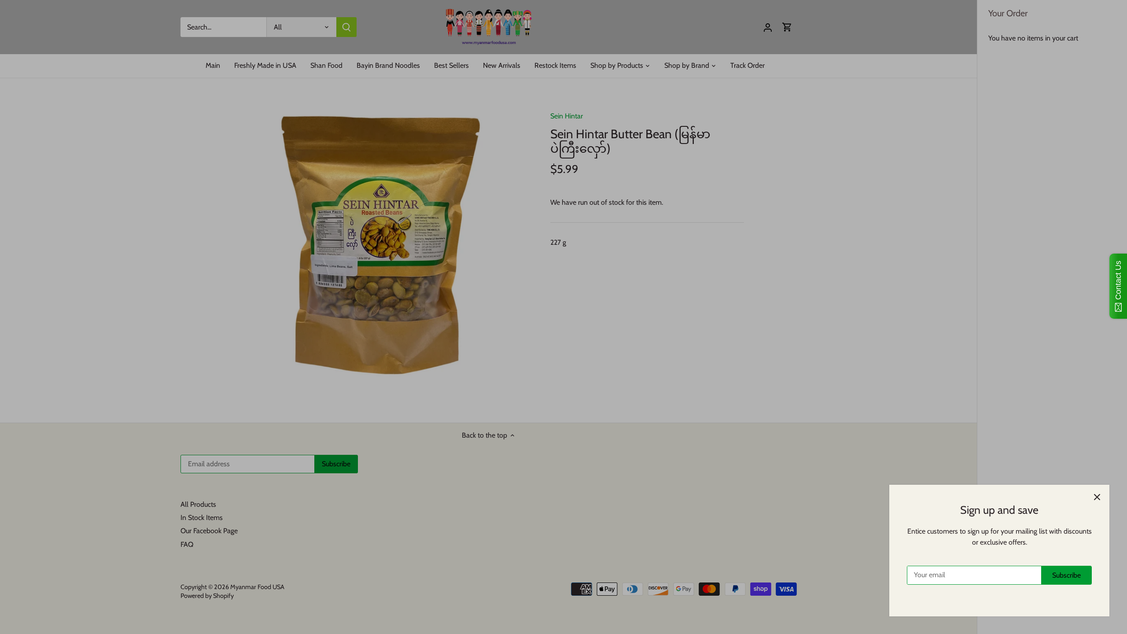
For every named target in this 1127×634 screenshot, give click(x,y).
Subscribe (1066, 575)
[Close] (1097, 497)
